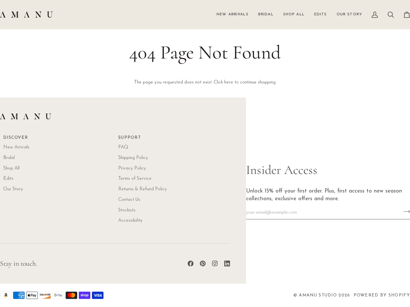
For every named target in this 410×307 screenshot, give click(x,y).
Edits (8, 178)
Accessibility (130, 220)
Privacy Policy (132, 168)
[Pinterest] (203, 263)
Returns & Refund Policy (142, 189)
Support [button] (129, 138)
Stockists (126, 210)
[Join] (404, 212)
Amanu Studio (318, 295)
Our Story (13, 189)
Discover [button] (15, 138)
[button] (293, 14)
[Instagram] (215, 263)
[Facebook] (190, 263)
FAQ (123, 147)
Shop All (11, 168)
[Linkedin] (227, 263)
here (228, 82)
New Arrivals (16, 147)
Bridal (9, 157)
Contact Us (129, 199)
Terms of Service (135, 178)
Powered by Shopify (382, 295)
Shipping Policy (133, 157)
